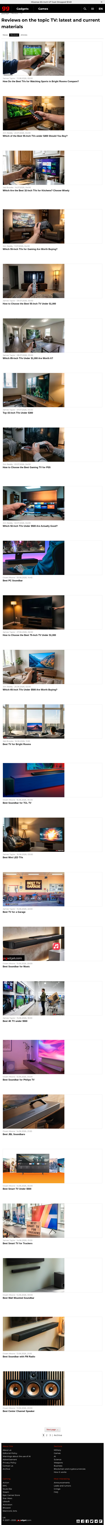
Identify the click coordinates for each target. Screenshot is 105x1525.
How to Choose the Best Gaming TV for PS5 (26, 467)
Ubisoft (6, 1501)
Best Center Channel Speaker (19, 1411)
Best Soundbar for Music (16, 966)
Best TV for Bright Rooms (17, 744)
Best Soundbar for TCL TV (17, 803)
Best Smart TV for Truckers (17, 1243)
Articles (24, 35)
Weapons (58, 1462)
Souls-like (7, 1489)
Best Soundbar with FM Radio (19, 1356)
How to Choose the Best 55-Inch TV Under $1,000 (29, 303)
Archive (58, 1435)
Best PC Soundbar (13, 580)
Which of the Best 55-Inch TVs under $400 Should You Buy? (35, 136)
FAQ (56, 1492)
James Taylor (9, 78)
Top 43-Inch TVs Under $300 (18, 413)
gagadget (5, 13)
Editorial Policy (10, 1453)
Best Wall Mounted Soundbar (18, 1298)
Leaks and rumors (62, 1486)
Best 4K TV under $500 (15, 1021)
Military (57, 1450)
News (5, 35)
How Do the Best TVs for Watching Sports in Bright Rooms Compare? (41, 81)
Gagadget (6, 8)
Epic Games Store (11, 1495)
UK (4, 1517)
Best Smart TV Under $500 (17, 1189)
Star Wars (7, 1498)
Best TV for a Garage (14, 912)
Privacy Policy (9, 1462)
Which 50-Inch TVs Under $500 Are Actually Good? (30, 526)
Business (58, 1466)
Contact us (8, 1466)
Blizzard (6, 1508)
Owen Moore (9, 577)
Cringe (57, 1489)
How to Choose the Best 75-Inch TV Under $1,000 (29, 635)
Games (43, 8)
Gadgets (23, 8)
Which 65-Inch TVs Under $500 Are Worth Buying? (30, 689)
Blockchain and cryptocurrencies (69, 1469)
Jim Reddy (8, 133)
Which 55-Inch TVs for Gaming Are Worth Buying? (30, 249)
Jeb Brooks (8, 187)
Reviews (14, 13)
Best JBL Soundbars (14, 1134)
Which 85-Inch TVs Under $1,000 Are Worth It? (28, 358)
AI (55, 1456)
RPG (5, 1486)
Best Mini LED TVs (13, 857)
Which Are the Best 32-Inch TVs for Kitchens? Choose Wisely (36, 190)
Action (6, 1482)
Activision (7, 1504)
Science (57, 1459)
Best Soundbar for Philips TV (18, 1079)
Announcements (62, 1482)
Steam (6, 1492)
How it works (60, 1472)
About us (7, 1450)
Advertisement (10, 1459)
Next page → (52, 1429)
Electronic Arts (10, 1511)
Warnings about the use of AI (17, 1456)
